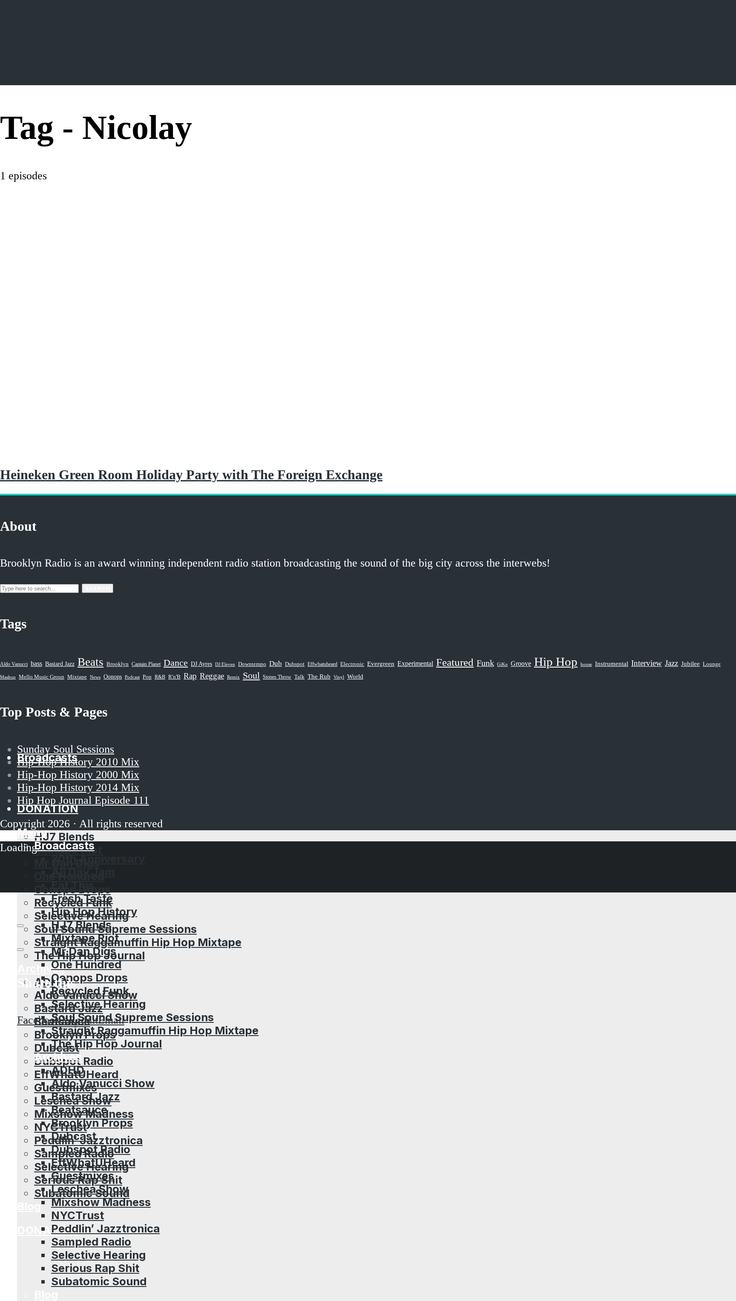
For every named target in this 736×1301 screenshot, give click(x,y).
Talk (299, 677)
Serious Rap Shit (95, 1268)
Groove (521, 663)
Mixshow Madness (101, 1202)
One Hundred (86, 964)
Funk (485, 663)
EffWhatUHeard (93, 1162)
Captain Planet (146, 664)
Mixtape (77, 677)
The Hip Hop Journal (106, 1043)
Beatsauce (79, 1109)
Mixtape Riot (85, 937)
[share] (20, 949)
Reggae (212, 675)
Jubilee (690, 663)
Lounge (712, 664)
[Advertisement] (368, 246)
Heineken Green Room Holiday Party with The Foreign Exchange (191, 474)
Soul (251, 675)
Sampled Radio (91, 1241)
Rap (190, 675)
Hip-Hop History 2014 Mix (78, 787)
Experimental (415, 663)
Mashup (8, 677)
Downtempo (252, 664)
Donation (47, 1230)
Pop (147, 677)
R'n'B (174, 677)
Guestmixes (82, 1175)
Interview (646, 663)
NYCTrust (77, 1215)
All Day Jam (83, 871)
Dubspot (295, 664)
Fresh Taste (82, 898)
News (95, 676)
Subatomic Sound (99, 1281)
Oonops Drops (89, 977)
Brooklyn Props (92, 1122)
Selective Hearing (98, 1003)
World (355, 676)
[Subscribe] (20, 925)
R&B (160, 677)
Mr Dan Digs (83, 951)
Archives (58, 1056)
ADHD (67, 1069)
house (586, 664)
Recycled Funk (90, 990)
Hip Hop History (94, 911)
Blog (29, 1206)
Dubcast (73, 1136)
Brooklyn (117, 664)
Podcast (132, 676)
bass (36, 663)
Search (97, 588)
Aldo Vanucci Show (103, 1083)
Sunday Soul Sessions (65, 749)
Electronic (352, 664)
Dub (275, 663)
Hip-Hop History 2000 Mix (78, 775)
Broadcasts (64, 845)
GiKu (502, 664)
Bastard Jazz (85, 1096)
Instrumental (611, 663)
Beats (91, 662)
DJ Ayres (201, 663)
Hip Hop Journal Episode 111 (83, 800)
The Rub (319, 676)
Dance (176, 662)
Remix (233, 676)
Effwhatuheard (322, 664)
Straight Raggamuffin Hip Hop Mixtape (138, 942)
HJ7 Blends (64, 836)
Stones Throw (277, 677)
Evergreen (380, 663)
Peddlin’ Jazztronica (105, 1228)
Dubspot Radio (90, 1149)
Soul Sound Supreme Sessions (115, 928)
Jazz (671, 663)
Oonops (113, 676)
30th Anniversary (98, 858)
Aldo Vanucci (14, 664)
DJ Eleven (225, 664)
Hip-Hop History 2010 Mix (78, 762)
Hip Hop (556, 661)
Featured (455, 662)
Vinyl (339, 676)
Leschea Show (90, 1188)
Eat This (72, 885)
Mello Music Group (41, 677)
